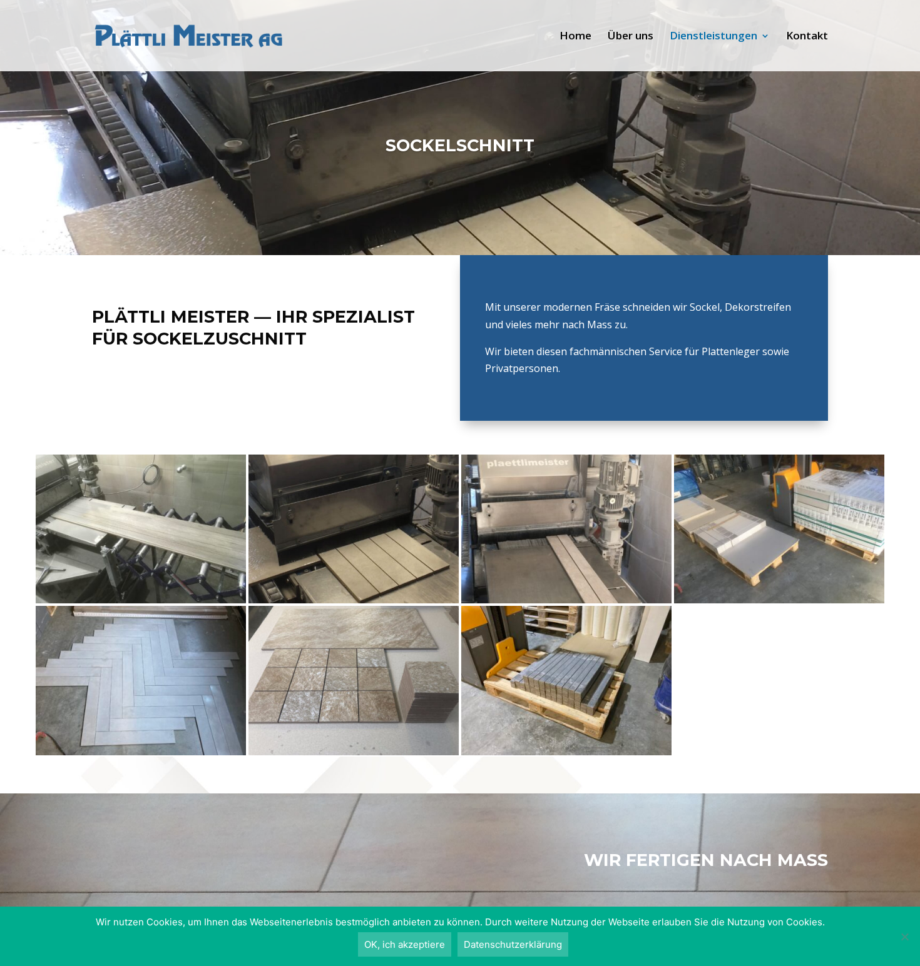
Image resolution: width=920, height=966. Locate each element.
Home (575, 37)
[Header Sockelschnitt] (353, 599)
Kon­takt (807, 37)
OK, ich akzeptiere (404, 944)
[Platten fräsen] (353, 751)
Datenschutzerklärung (513, 944)
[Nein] (904, 936)
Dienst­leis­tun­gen (713, 37)
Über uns (630, 37)
